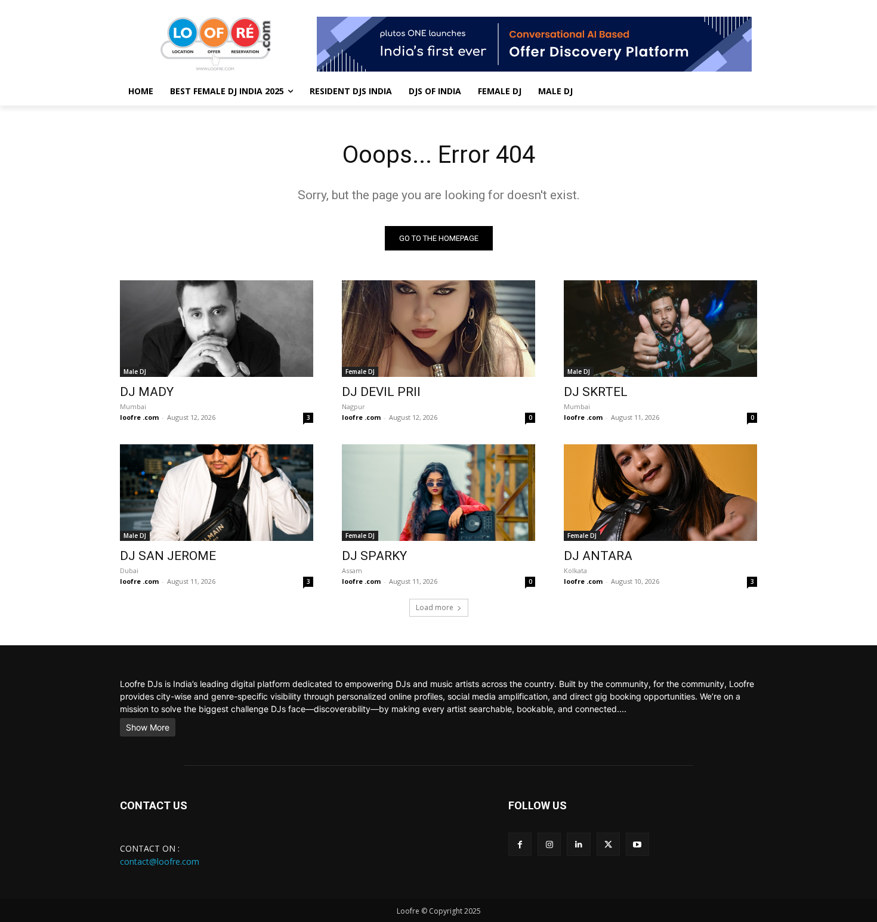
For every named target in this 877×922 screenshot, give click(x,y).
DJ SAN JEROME (168, 556)
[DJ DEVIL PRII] (438, 328)
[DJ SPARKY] (438, 492)
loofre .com (139, 417)
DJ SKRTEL (596, 392)
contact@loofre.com (159, 861)
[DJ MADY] (216, 328)
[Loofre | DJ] (215, 43)
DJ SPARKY (374, 556)
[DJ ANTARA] (660, 492)
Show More (147, 727)
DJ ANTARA (598, 556)
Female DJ (360, 371)
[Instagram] (549, 844)
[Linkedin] (578, 844)
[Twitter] (608, 844)
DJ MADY (147, 392)
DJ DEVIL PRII (381, 392)
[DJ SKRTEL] (660, 328)
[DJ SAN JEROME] (216, 492)
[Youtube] (637, 844)
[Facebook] (520, 844)
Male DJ (134, 371)
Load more (434, 607)
